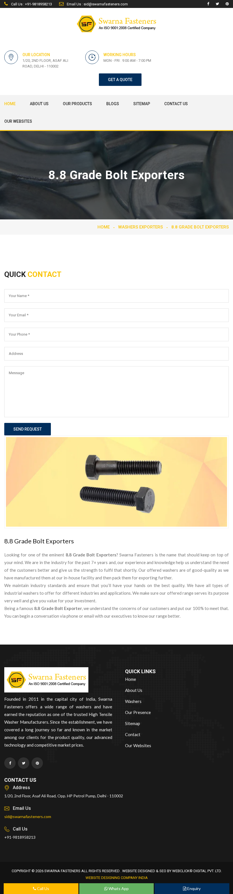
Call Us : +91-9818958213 (31, 4)
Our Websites (18, 121)
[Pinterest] (227, 4)
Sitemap (141, 103)
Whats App (118, 888)
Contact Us (176, 103)
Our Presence (138, 712)
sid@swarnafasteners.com (27, 816)
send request (27, 429)
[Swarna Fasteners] (46, 680)
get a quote (120, 79)
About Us (39, 103)
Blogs (112, 103)
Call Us (42, 888)
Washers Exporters (140, 227)
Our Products (77, 103)
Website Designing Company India (117, 878)
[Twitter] (217, 4)
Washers (133, 701)
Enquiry (193, 888)
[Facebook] (208, 4)
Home (10, 103)
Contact (132, 734)
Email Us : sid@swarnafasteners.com (97, 4)
